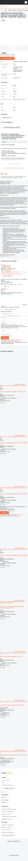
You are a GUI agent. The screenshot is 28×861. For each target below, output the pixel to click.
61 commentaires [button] (14, 271)
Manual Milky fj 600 (6, 117)
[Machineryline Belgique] (10, 2)
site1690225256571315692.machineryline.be (11, 273)
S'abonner (4, 512)
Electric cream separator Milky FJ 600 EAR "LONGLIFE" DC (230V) (11, 607)
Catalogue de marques (7, 819)
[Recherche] (25, 6)
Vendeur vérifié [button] (6, 266)
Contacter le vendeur (7, 58)
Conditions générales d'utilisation (9, 809)
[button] (26, 2)
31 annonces (9, 267)
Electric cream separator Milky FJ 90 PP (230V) (13, 391)
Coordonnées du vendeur (7, 785)
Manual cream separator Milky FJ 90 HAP (11, 656)
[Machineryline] (6, 10)
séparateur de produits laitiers (20, 61)
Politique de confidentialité (8, 811)
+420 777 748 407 (18, 284)
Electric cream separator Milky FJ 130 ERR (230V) (13, 493)
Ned (6, 791)
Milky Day (3, 264)
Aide (3, 782)
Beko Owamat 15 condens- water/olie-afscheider (13, 755)
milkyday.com (4, 288)
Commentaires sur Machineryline (9, 816)
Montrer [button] (12, 284)
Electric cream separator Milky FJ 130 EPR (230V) (13, 442)
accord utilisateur (15, 341)
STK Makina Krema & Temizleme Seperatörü (12, 705)
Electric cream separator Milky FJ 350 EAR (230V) (13, 555)
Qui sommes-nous (6, 780)
